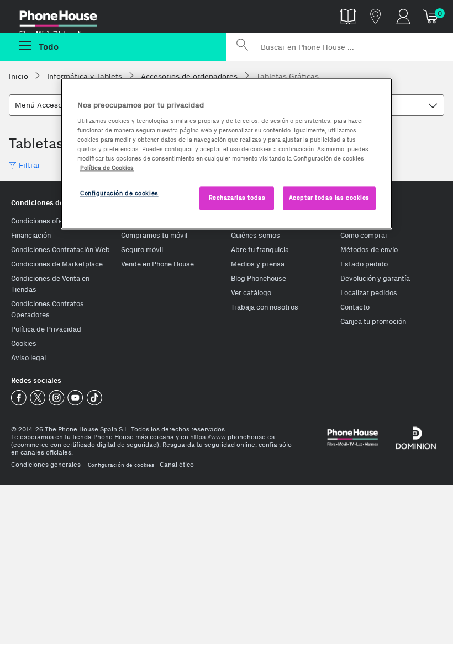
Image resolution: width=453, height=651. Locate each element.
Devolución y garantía (375, 278)
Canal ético (177, 464)
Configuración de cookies (121, 465)
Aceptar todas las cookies (329, 197)
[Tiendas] (375, 16)
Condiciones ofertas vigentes (58, 221)
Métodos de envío (369, 250)
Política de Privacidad (46, 329)
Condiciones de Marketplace (57, 264)
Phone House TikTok (94, 398)
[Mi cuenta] (403, 16)
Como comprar (364, 235)
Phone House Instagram (57, 398)
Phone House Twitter (38, 398)
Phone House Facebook (19, 398)
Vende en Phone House (157, 264)
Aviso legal (28, 358)
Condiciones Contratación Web (60, 250)
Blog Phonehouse (258, 278)
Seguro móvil (142, 250)
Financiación (31, 235)
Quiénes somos (255, 235)
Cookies (23, 343)
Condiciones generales (46, 464)
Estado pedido (364, 264)
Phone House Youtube (75, 398)
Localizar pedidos (368, 293)
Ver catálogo (251, 293)
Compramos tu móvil (154, 235)
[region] (226, 153)
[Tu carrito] (431, 16)
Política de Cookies (107, 168)
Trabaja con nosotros (264, 307)
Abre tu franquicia (260, 250)
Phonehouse (66, 18)
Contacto (355, 307)
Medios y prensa (258, 264)
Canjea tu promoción (373, 321)
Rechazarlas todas (237, 197)
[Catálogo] (348, 16)
